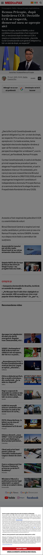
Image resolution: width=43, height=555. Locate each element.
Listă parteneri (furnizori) (7, 544)
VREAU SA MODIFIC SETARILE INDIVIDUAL (21, 552)
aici (34, 527)
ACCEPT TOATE (21, 549)
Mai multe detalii (19, 519)
